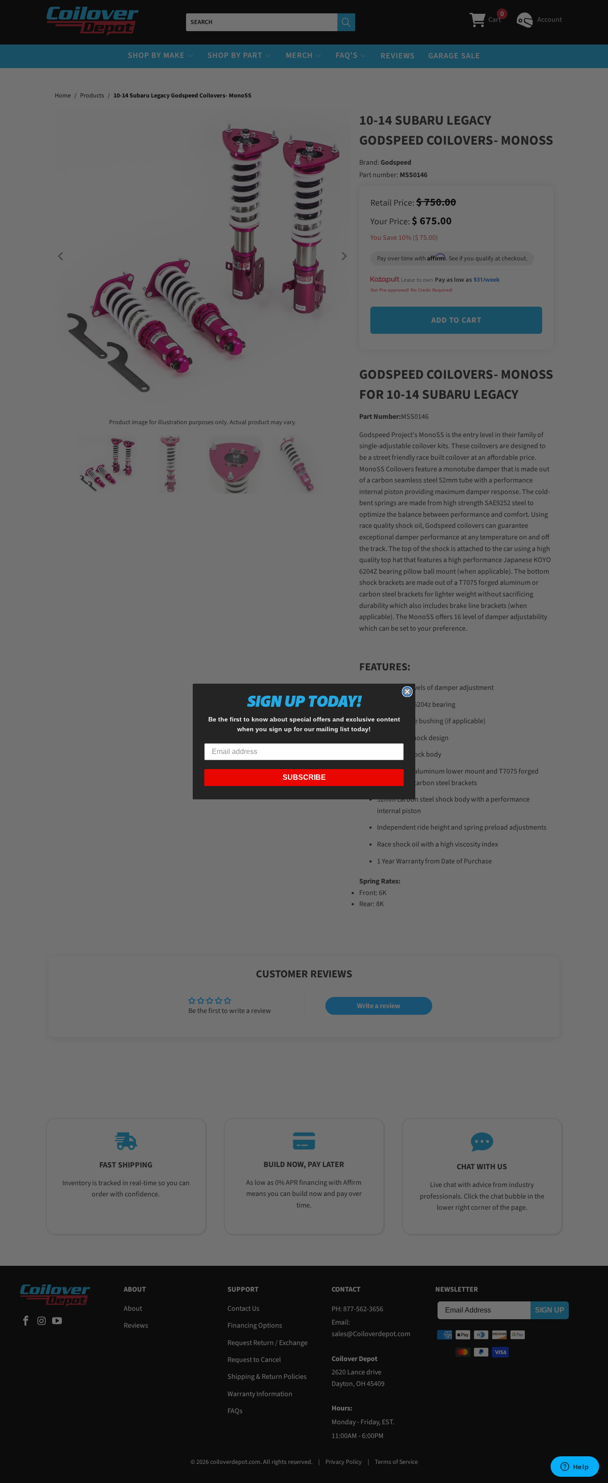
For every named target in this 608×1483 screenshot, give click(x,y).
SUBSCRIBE (304, 777)
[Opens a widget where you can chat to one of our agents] (574, 1467)
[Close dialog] (407, 691)
